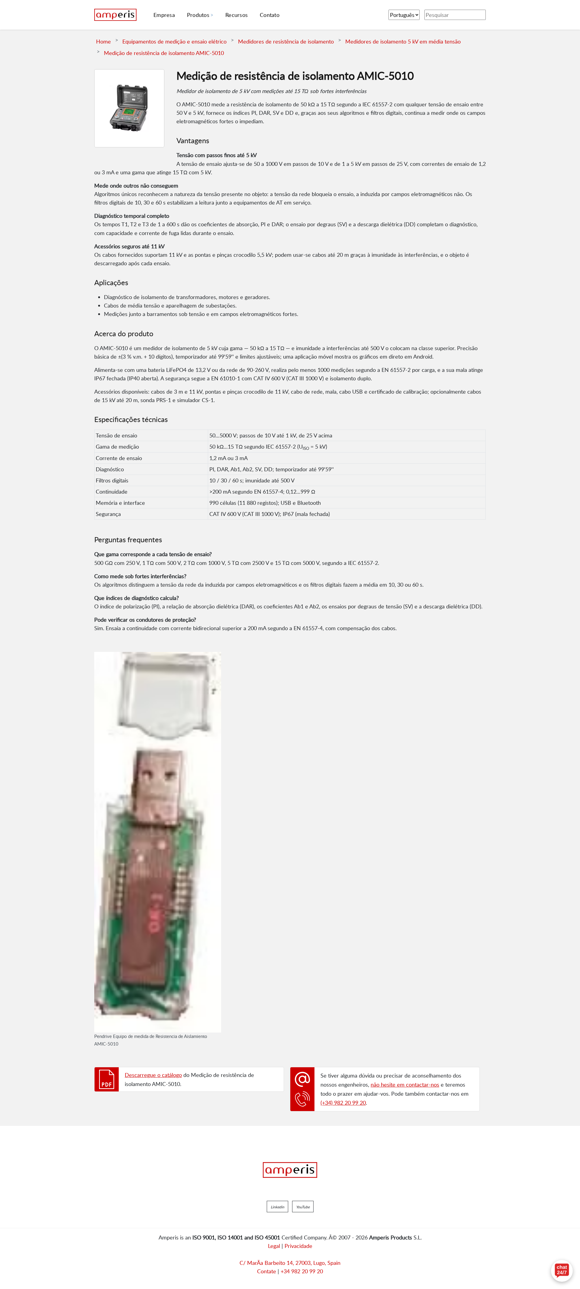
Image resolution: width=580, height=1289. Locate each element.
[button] (277, 1206)
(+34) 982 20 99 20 (343, 1102)
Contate (266, 1271)
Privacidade (298, 1245)
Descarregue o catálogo (153, 1074)
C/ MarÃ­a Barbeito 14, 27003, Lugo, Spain (290, 1262)
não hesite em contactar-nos (405, 1084)
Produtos (198, 14)
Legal (274, 1245)
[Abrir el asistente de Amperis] (562, 1271)
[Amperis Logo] (290, 1170)
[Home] (115, 14)
